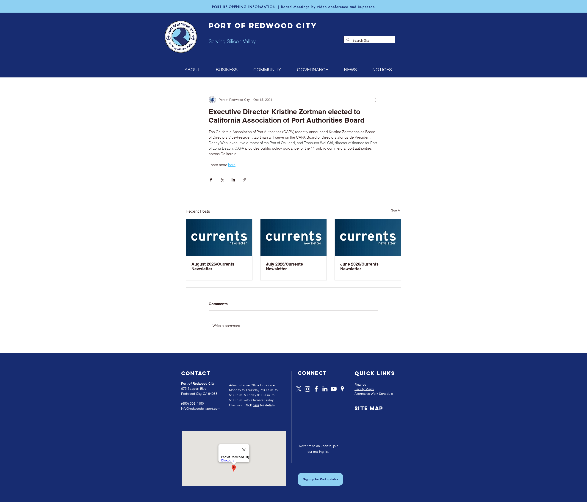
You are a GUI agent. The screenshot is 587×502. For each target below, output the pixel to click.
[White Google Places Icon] (342, 388)
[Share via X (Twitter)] (222, 180)
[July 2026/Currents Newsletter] (293, 237)
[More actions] (375, 99)
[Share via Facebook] (211, 180)
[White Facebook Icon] (316, 388)
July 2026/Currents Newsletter (284, 266)
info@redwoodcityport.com (200, 408)
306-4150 (197, 403)
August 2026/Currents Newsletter (212, 266)
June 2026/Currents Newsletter (359, 266)
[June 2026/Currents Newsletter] (368, 237)
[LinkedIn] (325, 388)
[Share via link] (244, 180)
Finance (360, 384)
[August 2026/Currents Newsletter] (219, 237)
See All (396, 210)
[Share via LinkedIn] (233, 180)
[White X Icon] (298, 388)
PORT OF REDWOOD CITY (263, 25)
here (256, 405)
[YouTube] (333, 388)
